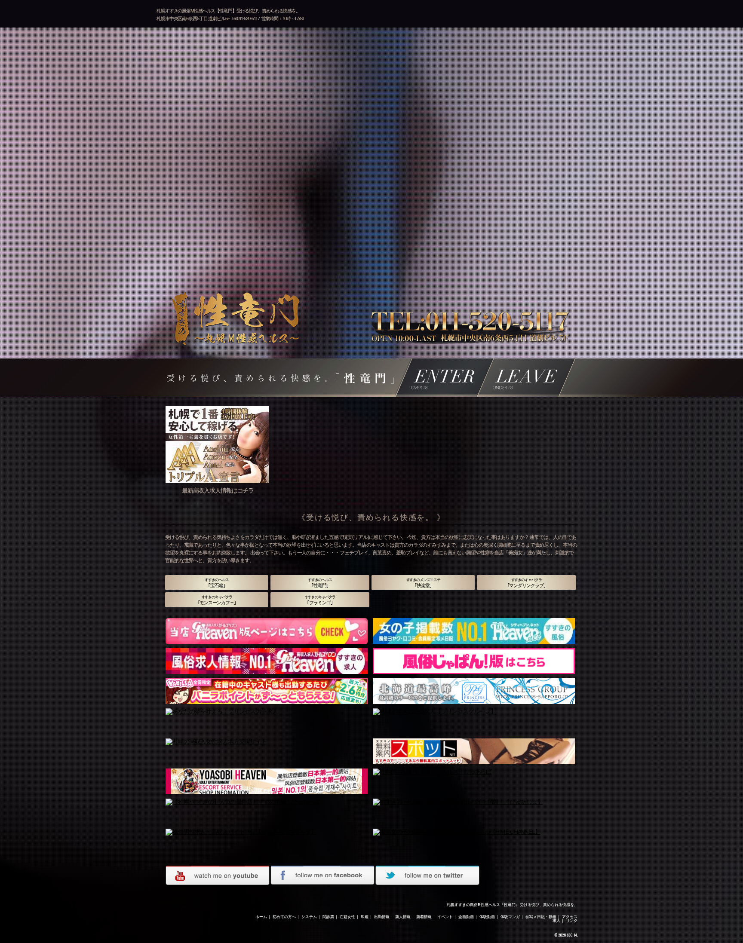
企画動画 (466, 916)
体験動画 (487, 916)
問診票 (328, 916)
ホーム (261, 916)
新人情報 (403, 916)
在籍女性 (347, 916)
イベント (445, 916)
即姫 (364, 916)
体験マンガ (510, 916)
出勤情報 (382, 916)
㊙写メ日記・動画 (540, 916)
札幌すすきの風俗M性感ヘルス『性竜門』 (483, 904)
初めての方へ (284, 916)
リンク (571, 920)
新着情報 (424, 916)
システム (309, 916)
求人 (556, 920)
